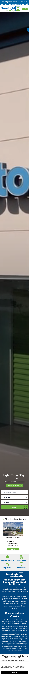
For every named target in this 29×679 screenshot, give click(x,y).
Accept (14, 672)
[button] (27, 663)
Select (13, 549)
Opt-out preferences (11, 676)
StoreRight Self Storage (13, 537)
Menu (26, 9)
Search (14, 507)
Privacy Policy (19, 676)
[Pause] (26, 507)
